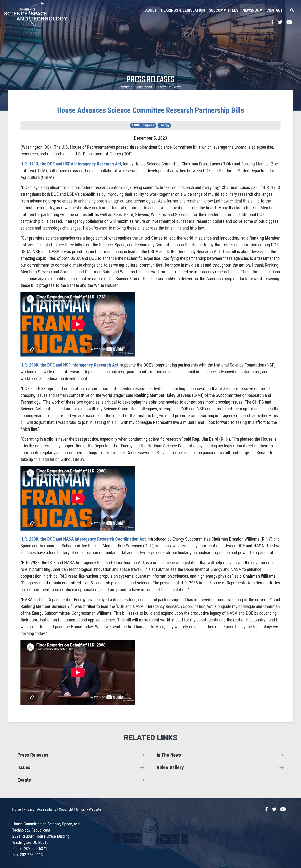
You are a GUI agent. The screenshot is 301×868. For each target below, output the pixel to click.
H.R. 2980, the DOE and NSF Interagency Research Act (69, 365)
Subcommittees (223, 10)
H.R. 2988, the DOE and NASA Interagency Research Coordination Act (83, 539)
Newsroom (252, 10)
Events (24, 780)
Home (124, 87)
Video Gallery (170, 767)
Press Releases (150, 80)
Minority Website (88, 809)
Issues (23, 767)
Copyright (66, 809)
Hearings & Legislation (183, 10)
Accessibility (46, 809)
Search (292, 10)
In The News (169, 755)
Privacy (29, 809)
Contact (275, 10)
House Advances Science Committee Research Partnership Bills (150, 110)
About (151, 10)
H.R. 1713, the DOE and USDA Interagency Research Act (70, 163)
